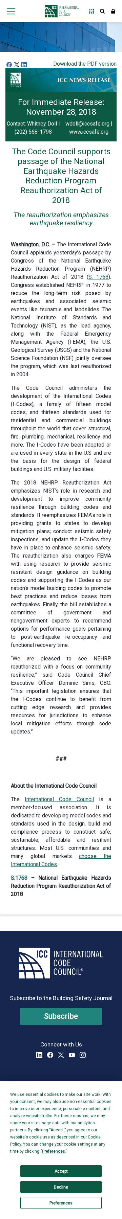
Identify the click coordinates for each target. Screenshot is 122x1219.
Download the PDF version (85, 64)
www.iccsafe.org (88, 132)
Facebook (50, 1055)
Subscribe (61, 1016)
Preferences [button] (53, 1151)
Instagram (83, 1055)
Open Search (102, 11)
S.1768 (19, 878)
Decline (61, 1187)
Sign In (113, 11)
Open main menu (10, 11)
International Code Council (59, 799)
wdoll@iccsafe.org (87, 123)
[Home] (60, 11)
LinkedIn (39, 1055)
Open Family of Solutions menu (91, 11)
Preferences (61, 1203)
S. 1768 (98, 277)
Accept (61, 1171)
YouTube (72, 1055)
